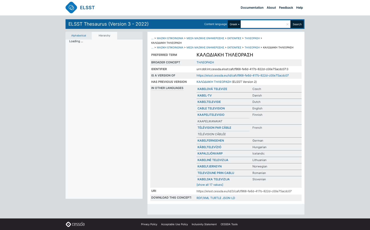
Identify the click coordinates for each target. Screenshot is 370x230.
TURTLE (215, 198)
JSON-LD (228, 198)
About (271, 7)
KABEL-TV (205, 95)
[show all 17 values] (210, 184)
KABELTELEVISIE (209, 102)
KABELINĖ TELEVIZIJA (213, 160)
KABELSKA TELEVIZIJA (214, 179)
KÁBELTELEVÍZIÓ (209, 147)
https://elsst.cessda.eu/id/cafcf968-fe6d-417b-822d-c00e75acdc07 (243, 75)
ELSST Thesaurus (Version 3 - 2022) (108, 24)
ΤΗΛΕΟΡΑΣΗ (252, 38)
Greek (233, 24)
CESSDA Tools (229, 224)
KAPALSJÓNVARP (210, 153)
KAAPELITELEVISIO (211, 115)
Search (297, 24)
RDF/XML (203, 198)
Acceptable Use (174, 224)
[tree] (104, 119)
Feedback (286, 7)
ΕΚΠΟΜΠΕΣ (234, 38)
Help (299, 7)
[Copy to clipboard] (257, 55)
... (152, 38)
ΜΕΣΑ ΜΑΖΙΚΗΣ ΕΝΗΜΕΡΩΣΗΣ (205, 38)
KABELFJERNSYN (210, 166)
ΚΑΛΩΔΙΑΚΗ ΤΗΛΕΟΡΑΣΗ (214, 82)
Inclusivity (204, 224)
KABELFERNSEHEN (211, 140)
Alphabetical (78, 35)
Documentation (252, 7)
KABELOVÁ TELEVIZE (212, 89)
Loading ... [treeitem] (76, 41)
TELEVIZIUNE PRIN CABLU (216, 173)
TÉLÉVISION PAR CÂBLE (214, 127)
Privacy (149, 224)
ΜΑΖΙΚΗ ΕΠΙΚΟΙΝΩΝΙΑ (170, 38)
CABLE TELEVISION (211, 108)
